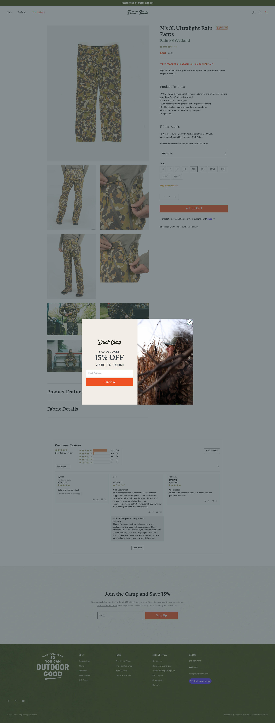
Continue (110, 382)
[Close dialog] (189, 322)
